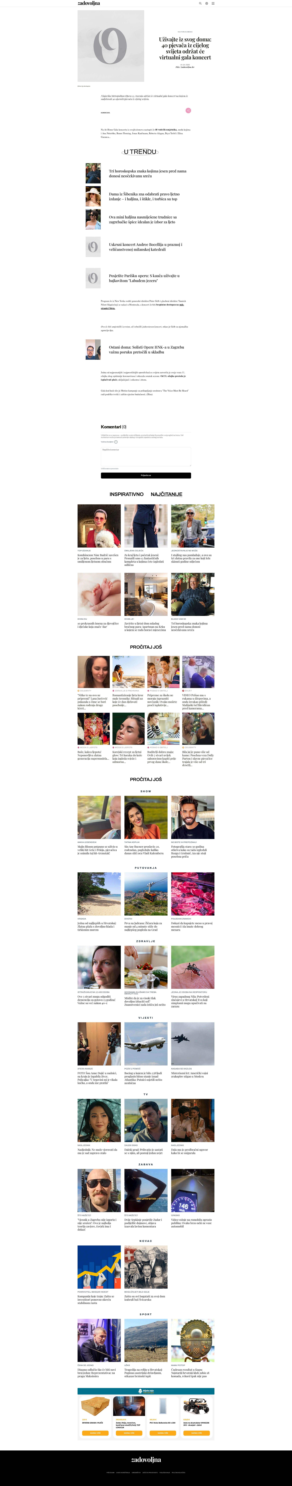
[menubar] (206, 3)
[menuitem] (206, 3)
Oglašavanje (165, 1472)
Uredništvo (136, 1472)
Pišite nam (110, 1472)
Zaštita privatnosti (150, 1472)
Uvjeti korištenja (123, 1472)
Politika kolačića (178, 1472)
